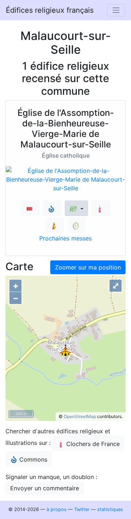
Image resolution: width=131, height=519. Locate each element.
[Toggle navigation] (116, 10)
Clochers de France (93, 443)
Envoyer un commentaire (44, 488)
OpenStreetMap (80, 416)
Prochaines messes (65, 238)
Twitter (82, 509)
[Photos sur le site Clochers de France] (100, 208)
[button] (76, 208)
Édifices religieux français (50, 10)
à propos (57, 509)
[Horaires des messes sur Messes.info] (54, 225)
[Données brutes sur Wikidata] (30, 208)
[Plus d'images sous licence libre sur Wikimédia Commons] (52, 208)
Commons (33, 459)
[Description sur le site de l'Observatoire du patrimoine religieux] (76, 225)
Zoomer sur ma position (88, 267)
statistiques (110, 509)
